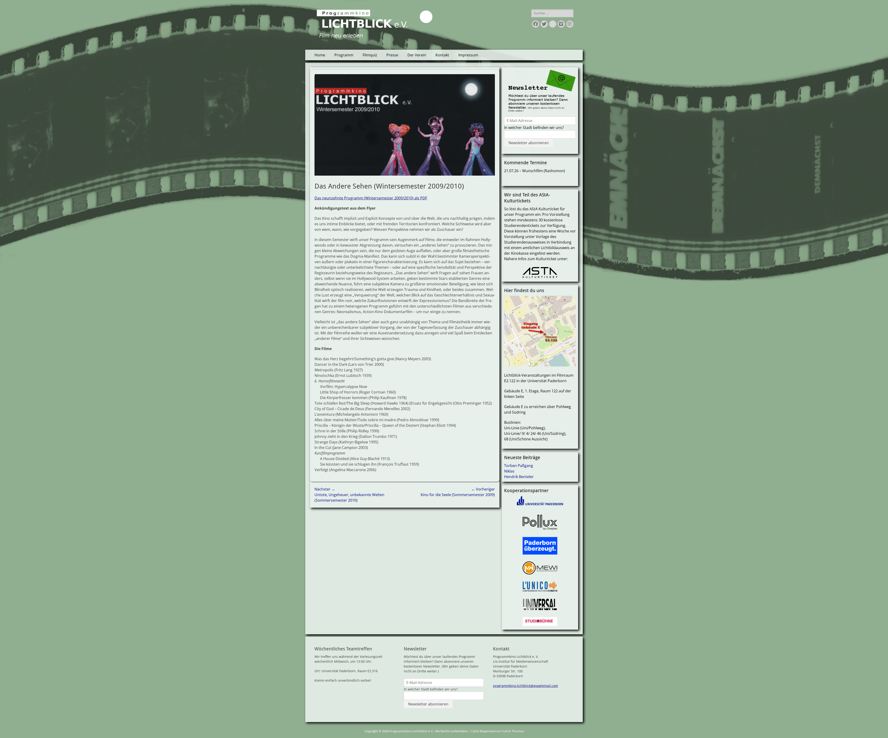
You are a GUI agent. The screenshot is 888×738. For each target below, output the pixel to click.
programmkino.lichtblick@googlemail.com (525, 685)
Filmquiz (370, 55)
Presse (392, 55)
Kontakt (442, 55)
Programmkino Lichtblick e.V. (411, 731)
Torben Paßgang (518, 465)
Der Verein (416, 55)
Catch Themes (513, 731)
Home (319, 55)
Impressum (468, 55)
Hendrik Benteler (519, 476)
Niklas (509, 471)
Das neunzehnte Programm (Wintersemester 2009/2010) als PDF (370, 198)
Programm (343, 55)
